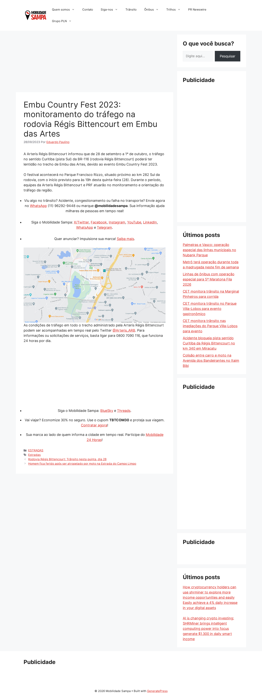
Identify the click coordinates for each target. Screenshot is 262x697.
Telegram (104, 227)
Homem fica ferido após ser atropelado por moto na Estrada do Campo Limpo (82, 463)
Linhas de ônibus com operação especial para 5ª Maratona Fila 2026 (208, 279)
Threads (123, 411)
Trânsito (131, 9)
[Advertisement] (94, 61)
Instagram (117, 222)
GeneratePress (157, 691)
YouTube (134, 222)
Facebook (99, 222)
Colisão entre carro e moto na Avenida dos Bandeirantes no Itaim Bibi (211, 360)
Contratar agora (94, 425)
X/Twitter (81, 222)
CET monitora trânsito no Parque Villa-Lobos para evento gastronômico (209, 308)
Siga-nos (107, 9)
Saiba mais (125, 239)
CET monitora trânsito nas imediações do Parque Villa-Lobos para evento (210, 326)
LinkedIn (150, 222)
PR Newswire (197, 9)
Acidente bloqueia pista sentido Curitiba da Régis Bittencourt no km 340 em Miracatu (209, 343)
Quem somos (61, 9)
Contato (87, 9)
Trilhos (171, 9)
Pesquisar (227, 56)
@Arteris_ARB (124, 330)
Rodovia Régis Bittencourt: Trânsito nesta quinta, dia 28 (67, 459)
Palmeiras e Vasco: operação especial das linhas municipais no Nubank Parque (209, 250)
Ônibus (149, 9)
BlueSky (106, 411)
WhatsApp (38, 206)
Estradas (34, 455)
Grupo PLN (59, 21)
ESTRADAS (35, 450)
